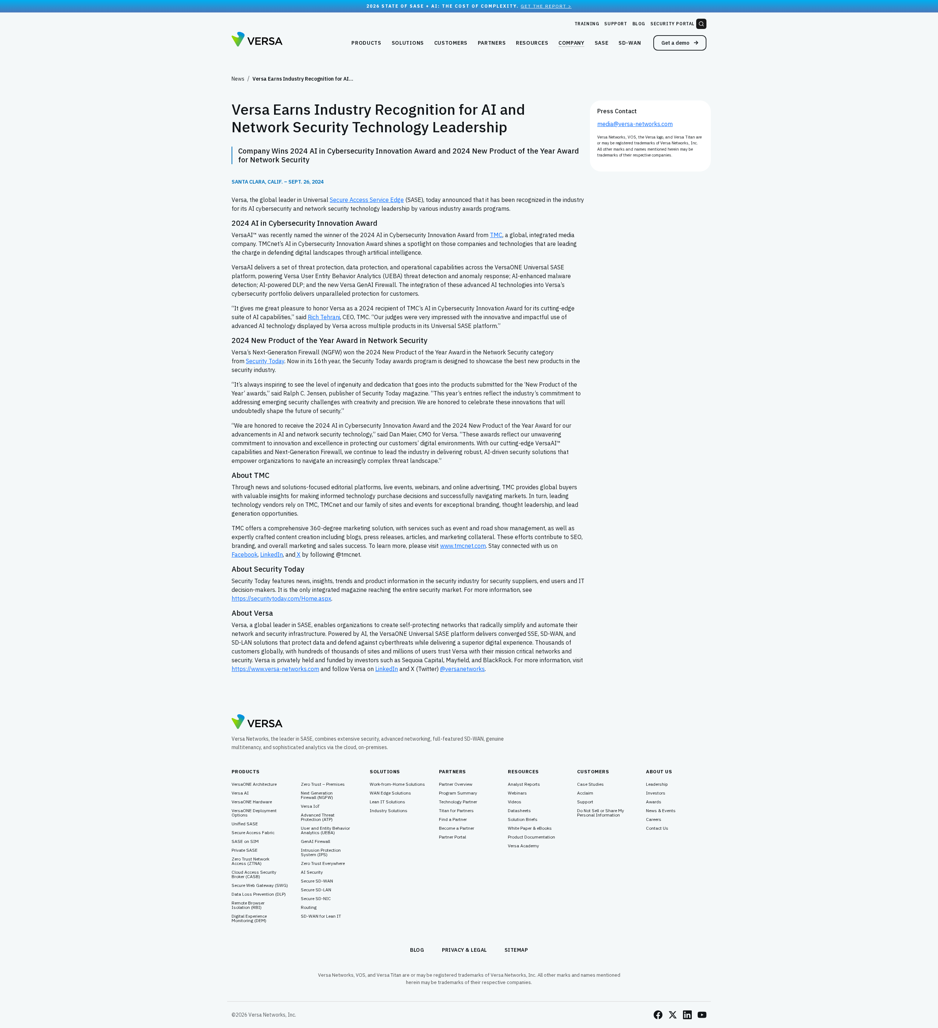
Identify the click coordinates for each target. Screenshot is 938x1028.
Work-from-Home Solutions (397, 784)
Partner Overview (455, 784)
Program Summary (458, 793)
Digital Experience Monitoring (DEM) (249, 918)
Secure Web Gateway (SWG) (260, 885)
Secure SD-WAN (317, 881)
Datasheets (519, 810)
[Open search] (701, 24)
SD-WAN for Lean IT (321, 916)
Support (615, 23)
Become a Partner (456, 828)
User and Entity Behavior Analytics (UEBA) (325, 830)
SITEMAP (516, 950)
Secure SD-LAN (316, 890)
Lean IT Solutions (387, 802)
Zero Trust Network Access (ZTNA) (250, 861)
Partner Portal (452, 837)
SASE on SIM (245, 841)
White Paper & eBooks (530, 828)
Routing (309, 907)
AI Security (312, 872)
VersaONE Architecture (254, 784)
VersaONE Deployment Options (254, 812)
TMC (496, 235)
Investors (655, 793)
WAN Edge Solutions (390, 793)
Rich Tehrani (324, 317)
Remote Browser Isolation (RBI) (248, 905)
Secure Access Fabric (253, 832)
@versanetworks (462, 669)
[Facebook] (658, 1014)
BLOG (417, 950)
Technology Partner (458, 802)
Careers (653, 819)
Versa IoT (310, 806)
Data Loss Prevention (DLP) (259, 894)
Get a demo (675, 43)
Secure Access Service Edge (367, 199)
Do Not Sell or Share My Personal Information (600, 812)
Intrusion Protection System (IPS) (321, 852)
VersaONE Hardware (252, 802)
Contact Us (657, 828)
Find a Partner (453, 819)
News (238, 78)
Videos (514, 802)
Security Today (265, 361)
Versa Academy (523, 846)
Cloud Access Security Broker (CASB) (254, 874)
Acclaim (585, 793)
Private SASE (245, 850)
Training (587, 23)
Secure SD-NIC (316, 898)
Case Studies (590, 784)
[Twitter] (672, 1014)
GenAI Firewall (315, 841)
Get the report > (546, 6)
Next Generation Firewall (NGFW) (317, 795)
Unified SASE (245, 824)
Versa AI (240, 793)
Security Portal (672, 23)
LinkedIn (271, 554)
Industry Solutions (388, 810)
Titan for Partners (456, 810)
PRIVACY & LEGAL (464, 950)
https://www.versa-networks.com (275, 669)
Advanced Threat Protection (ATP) (318, 817)
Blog (638, 23)
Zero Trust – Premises (323, 784)
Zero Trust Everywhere (323, 863)
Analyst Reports (524, 784)
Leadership (657, 784)
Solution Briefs (523, 819)
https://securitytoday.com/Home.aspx (281, 598)
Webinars (517, 793)
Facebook (245, 554)
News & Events (661, 810)
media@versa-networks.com (635, 124)
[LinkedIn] (687, 1014)
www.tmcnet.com (463, 545)
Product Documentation (531, 837)
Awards (653, 802)
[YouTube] (702, 1014)
